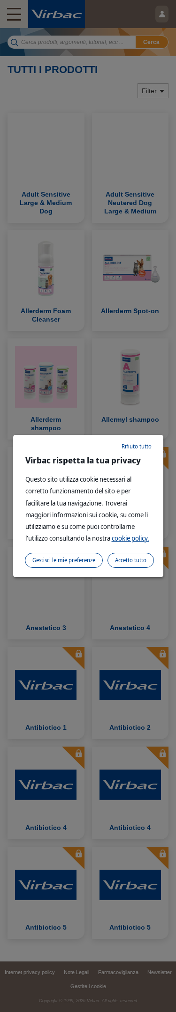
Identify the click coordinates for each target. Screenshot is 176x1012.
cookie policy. (130, 538)
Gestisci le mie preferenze (63, 560)
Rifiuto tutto (137, 446)
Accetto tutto (130, 560)
